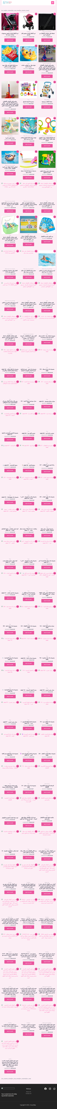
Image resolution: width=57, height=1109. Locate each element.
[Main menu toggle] (52, 2)
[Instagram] (50, 1089)
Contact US (28, 1093)
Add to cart (10, 40)
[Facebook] (45, 1089)
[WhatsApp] (54, 1089)
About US (28, 1091)
